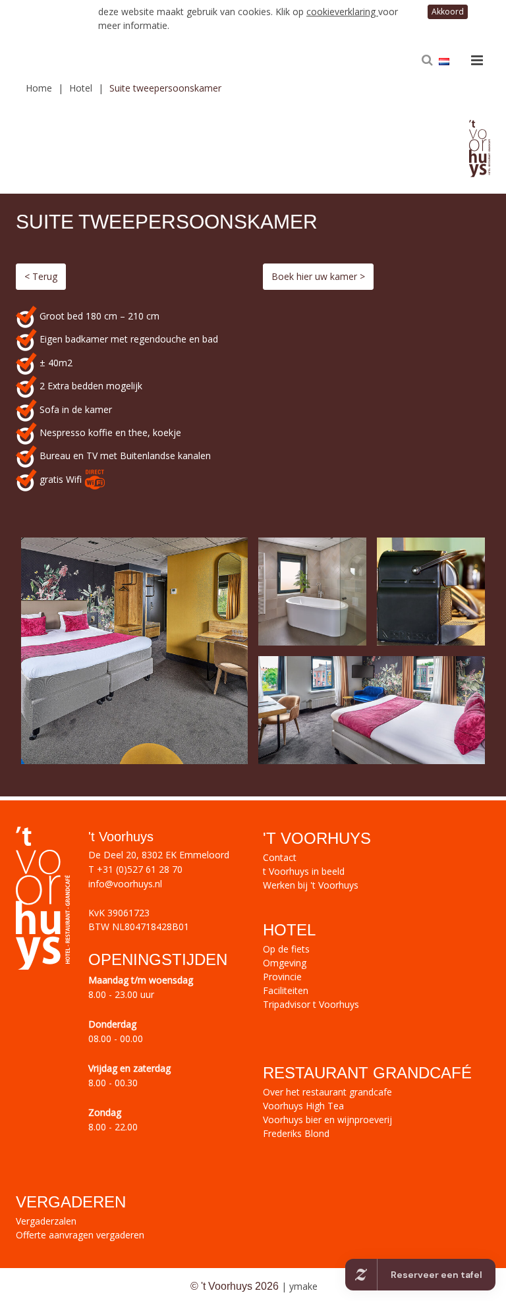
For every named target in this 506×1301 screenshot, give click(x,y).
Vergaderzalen (46, 1221)
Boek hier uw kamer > (318, 276)
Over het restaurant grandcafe (327, 1092)
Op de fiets (286, 949)
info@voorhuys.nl (125, 883)
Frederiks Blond (296, 1133)
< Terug (40, 276)
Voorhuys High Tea (303, 1105)
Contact (279, 857)
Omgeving (284, 962)
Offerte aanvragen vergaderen (80, 1235)
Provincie (282, 976)
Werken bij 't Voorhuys (310, 885)
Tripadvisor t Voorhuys (311, 1004)
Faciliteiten (285, 990)
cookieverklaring (342, 11)
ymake (303, 1286)
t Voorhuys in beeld (304, 871)
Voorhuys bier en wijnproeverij (327, 1119)
